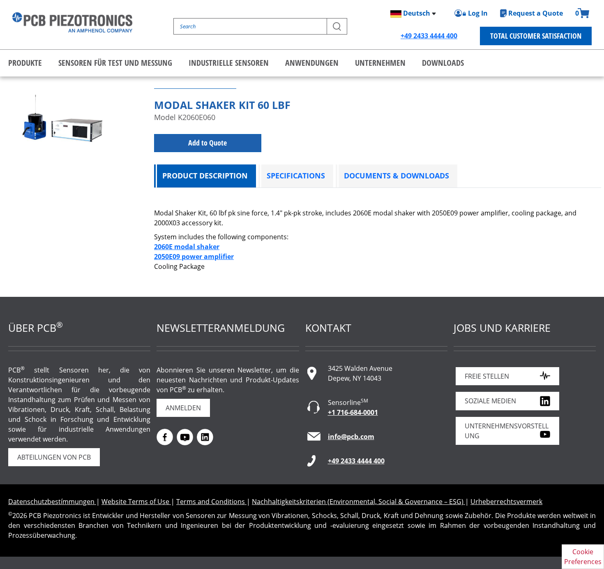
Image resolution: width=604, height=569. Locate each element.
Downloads (443, 62)
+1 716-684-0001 (353, 412)
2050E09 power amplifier (194, 256)
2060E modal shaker (186, 246)
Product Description (205, 175)
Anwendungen (312, 62)
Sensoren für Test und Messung (115, 62)
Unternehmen (380, 62)
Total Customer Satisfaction (535, 36)
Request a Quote (535, 13)
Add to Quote (207, 143)
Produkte (25, 62)
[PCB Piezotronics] (72, 22)
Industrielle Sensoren (229, 62)
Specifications (296, 175)
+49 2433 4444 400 (429, 35)
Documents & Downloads (396, 175)
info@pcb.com (351, 436)
